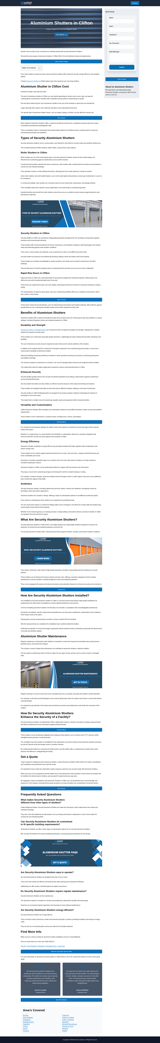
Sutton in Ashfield (68, 1020)
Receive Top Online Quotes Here (61, 951)
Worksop (65, 1028)
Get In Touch (122, 79)
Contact (134, 3)
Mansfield (65, 1022)
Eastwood (65, 1015)
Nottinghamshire (51, 946)
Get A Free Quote (61, 1000)
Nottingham (41, 946)
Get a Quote (60, 34)
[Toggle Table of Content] (39, 68)
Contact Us (61, 589)
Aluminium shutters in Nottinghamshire (33, 330)
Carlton (25, 1026)
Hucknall (26, 1031)
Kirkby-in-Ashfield (68, 1017)
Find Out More (61, 422)
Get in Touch (61, 299)
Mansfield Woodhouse (69, 1024)
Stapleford (26, 1024)
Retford (64, 1031)
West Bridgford (32, 946)
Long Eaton (61, 946)
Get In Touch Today (61, 61)
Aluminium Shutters (32, 81)
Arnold (25, 1028)
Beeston (23, 946)
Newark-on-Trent (67, 1026)
